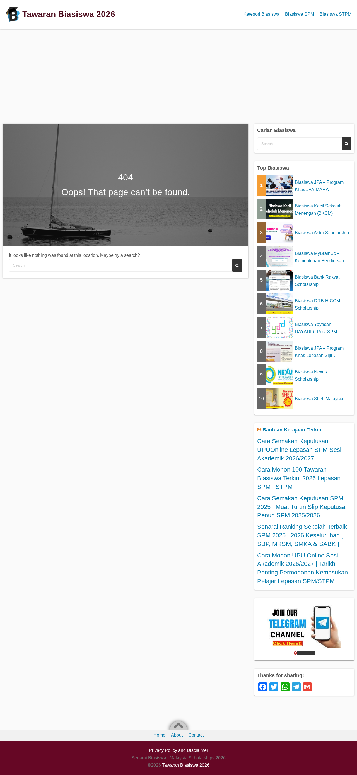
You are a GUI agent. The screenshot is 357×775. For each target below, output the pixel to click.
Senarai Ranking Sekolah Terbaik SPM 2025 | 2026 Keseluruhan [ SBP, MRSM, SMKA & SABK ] (302, 535)
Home (159, 735)
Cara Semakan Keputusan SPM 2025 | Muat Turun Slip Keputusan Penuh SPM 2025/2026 (303, 507)
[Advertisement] (178, 73)
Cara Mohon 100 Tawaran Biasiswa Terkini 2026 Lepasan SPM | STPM (299, 478)
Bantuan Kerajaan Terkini (292, 430)
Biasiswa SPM (299, 14)
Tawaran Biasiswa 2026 (68, 14)
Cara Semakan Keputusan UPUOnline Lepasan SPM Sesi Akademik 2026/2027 (299, 450)
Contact (196, 735)
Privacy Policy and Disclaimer (178, 750)
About (177, 735)
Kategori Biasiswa (261, 14)
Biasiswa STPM (335, 14)
